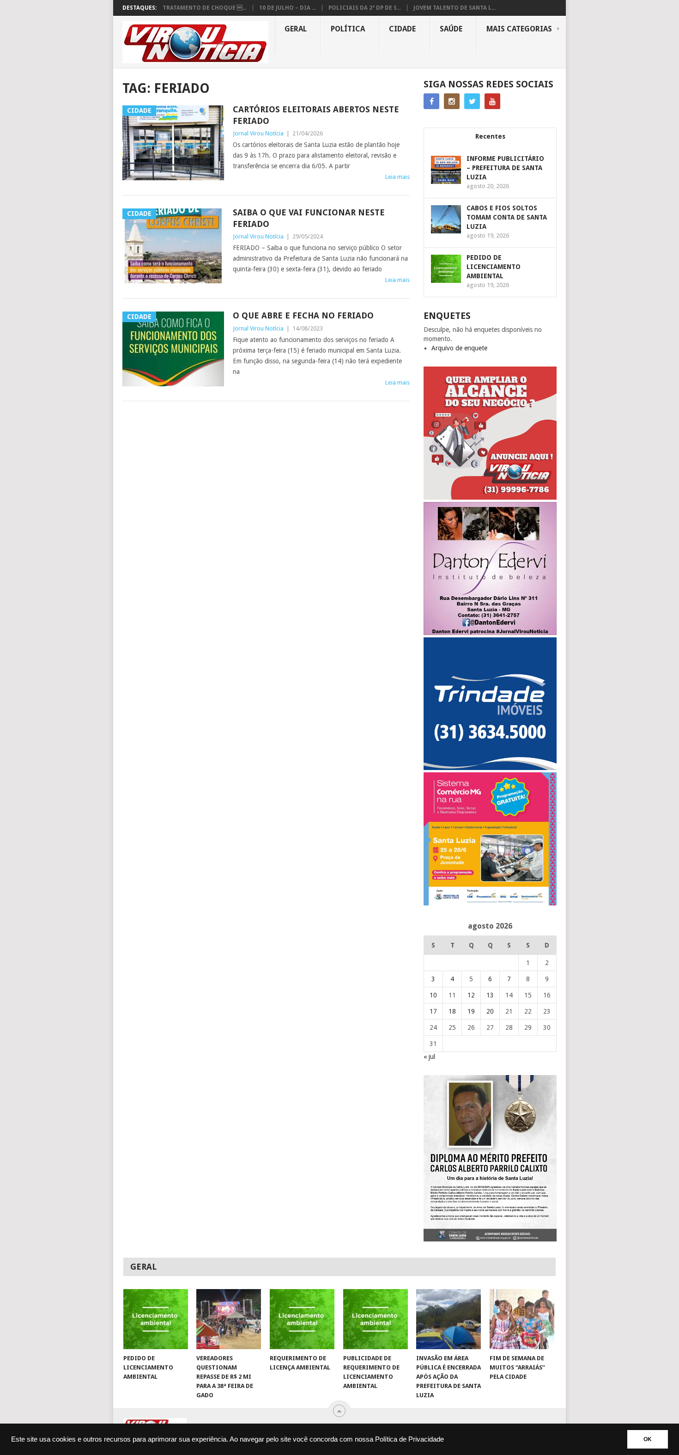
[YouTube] (492, 101)
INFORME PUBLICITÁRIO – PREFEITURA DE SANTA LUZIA (505, 168)
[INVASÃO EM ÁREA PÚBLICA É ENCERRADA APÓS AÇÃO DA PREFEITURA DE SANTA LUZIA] (448, 1319)
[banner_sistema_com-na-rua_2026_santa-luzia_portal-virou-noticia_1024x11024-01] (490, 903)
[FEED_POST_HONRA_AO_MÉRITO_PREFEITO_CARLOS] (490, 1239)
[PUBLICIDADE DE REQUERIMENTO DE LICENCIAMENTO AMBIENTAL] (375, 1319)
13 (490, 995)
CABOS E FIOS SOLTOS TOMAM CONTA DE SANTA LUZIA (507, 217)
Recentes (490, 136)
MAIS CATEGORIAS (519, 28)
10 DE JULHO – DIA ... (287, 8)
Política (348, 28)
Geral (296, 28)
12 (471, 995)
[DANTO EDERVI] (490, 632)
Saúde (451, 28)
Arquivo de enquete (459, 348)
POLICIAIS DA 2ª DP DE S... (364, 8)
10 (433, 995)
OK (647, 1439)
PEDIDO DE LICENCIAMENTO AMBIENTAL (494, 267)
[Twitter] (472, 101)
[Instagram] (452, 101)
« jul (429, 1056)
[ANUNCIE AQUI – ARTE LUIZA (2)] (490, 497)
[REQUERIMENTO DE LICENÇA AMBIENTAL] (302, 1319)
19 (471, 1011)
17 (433, 1011)
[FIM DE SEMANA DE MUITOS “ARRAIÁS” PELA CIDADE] (522, 1319)
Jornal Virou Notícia (258, 133)
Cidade (402, 28)
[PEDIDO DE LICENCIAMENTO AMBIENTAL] (155, 1319)
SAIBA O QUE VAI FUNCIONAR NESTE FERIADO (309, 218)
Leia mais (397, 176)
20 (490, 1011)
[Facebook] (431, 101)
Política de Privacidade (409, 1439)
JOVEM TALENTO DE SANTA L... (454, 8)
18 (452, 1011)
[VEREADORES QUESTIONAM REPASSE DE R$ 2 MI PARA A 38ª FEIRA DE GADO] (228, 1319)
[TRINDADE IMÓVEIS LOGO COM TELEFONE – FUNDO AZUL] (490, 767)
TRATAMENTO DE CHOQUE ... (205, 8)
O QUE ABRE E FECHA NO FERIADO (303, 315)
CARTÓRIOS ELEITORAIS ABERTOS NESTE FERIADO (316, 115)
